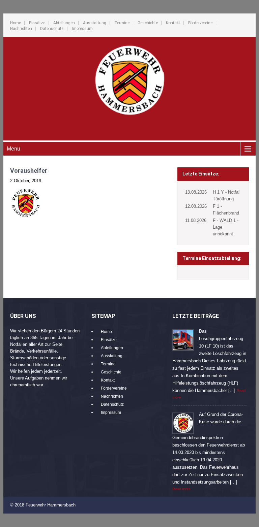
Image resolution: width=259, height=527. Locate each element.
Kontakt (173, 23)
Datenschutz (52, 29)
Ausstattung (94, 23)
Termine (122, 23)
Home (15, 23)
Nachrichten (21, 29)
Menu (13, 149)
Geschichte (148, 23)
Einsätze (37, 23)
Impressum (82, 29)
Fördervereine (200, 23)
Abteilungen (64, 23)
